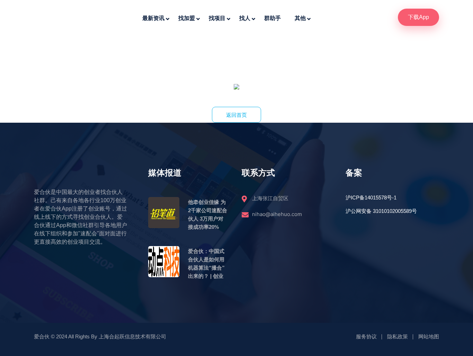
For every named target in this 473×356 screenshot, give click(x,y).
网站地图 (428, 336)
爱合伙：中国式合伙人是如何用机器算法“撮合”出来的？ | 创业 (206, 263)
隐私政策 (397, 336)
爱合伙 (42, 336)
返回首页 (236, 115)
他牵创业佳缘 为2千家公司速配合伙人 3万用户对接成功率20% (207, 214)
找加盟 (186, 18)
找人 (244, 18)
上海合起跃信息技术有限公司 (132, 336)
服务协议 (366, 336)
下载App (418, 17)
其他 (300, 18)
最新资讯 (153, 18)
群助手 (272, 18)
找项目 (217, 18)
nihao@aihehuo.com (277, 214)
